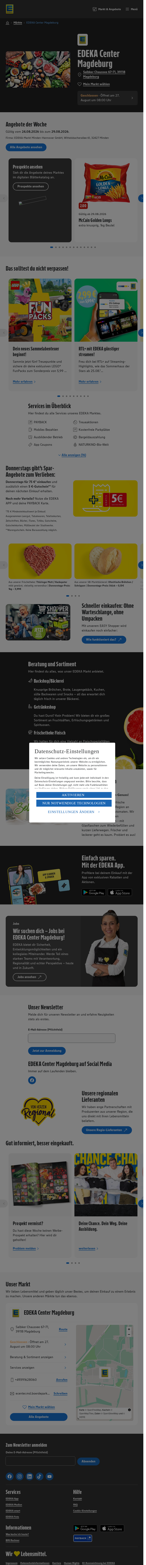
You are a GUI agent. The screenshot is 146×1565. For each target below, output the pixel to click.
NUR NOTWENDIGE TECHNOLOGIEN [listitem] (74, 803)
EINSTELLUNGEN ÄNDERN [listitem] (71, 812)
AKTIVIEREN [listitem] (73, 795)
